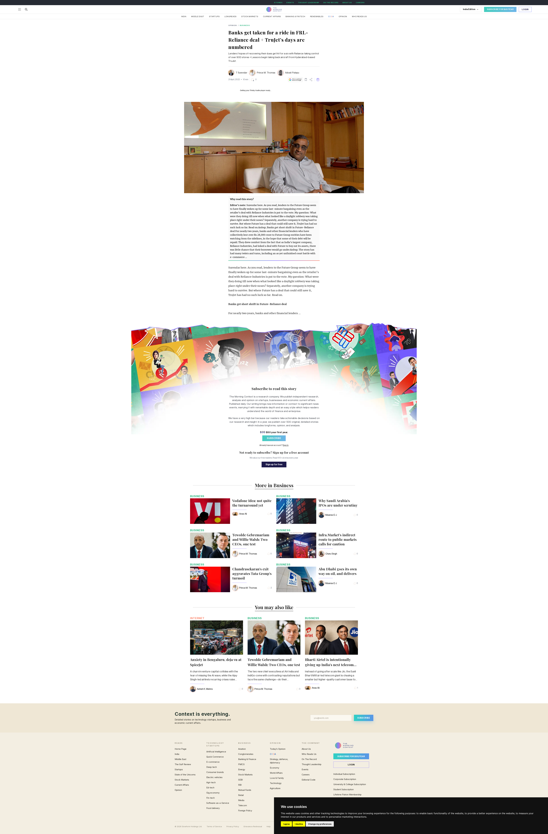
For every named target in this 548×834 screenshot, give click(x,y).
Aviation (242, 749)
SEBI (240, 779)
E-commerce (212, 762)
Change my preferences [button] (320, 824)
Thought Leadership (311, 764)
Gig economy (212, 792)
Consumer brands (215, 772)
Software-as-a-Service (217, 803)
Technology (275, 783)
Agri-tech (211, 782)
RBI (240, 784)
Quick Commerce (215, 756)
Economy (274, 767)
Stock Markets (249, 16)
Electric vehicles (214, 777)
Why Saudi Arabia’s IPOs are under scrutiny (338, 502)
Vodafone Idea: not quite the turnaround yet (251, 502)
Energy (241, 769)
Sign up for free (274, 464)
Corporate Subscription (344, 779)
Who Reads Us (309, 754)
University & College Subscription (349, 784)
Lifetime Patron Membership (347, 794)
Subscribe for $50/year (351, 756)
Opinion (343, 16)
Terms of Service (214, 826)
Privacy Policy (232, 826)
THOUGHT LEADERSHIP (308, 2)
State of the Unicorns (185, 774)
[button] (254, 79)
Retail (241, 795)
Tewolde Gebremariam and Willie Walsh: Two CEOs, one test (250, 539)
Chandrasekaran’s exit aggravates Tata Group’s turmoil (252, 573)
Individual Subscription (344, 774)
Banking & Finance (247, 759)
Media (241, 800)
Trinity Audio (255, 90)
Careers (306, 774)
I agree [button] (286, 824)
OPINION (232, 25)
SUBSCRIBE (274, 438)
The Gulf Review (183, 764)
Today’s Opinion (277, 749)
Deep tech (211, 767)
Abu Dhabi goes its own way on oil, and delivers (338, 571)
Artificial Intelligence (216, 751)
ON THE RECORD (330, 2)
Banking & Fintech (295, 16)
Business (245, 25)
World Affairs (276, 773)
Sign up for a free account (291, 452)
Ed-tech (210, 787)
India (183, 16)
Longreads (230, 16)
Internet (197, 618)
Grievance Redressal (252, 826)
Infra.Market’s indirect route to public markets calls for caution (338, 539)
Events (305, 769)
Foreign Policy (245, 810)
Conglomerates (245, 754)
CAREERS (360, 2)
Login (525, 10)
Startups (214, 16)
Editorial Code (308, 779)
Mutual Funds (244, 790)
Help (269, 826)
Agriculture (275, 788)
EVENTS (290, 2)
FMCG (241, 764)
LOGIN (351, 764)
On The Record (309, 759)
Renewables (316, 16)
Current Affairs (272, 16)
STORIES (278, 2)
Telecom (242, 805)
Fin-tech (210, 797)
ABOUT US (347, 2)
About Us (306, 749)
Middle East (197, 16)
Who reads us (359, 16)
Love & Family (277, 778)
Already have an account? (274, 445)
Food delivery (213, 808)
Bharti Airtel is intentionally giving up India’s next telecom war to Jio (329, 664)
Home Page (180, 749)
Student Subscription (343, 789)
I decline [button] (299, 824)
